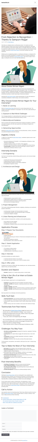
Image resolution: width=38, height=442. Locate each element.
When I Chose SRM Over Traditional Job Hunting (12, 402)
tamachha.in (5, 2)
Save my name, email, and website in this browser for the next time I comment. (18, 431)
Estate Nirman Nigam (15, 50)
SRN (25, 399)
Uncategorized (6, 397)
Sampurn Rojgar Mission (7, 399)
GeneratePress (24, 440)
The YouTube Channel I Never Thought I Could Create (13, 400)
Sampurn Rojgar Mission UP (18, 399)
